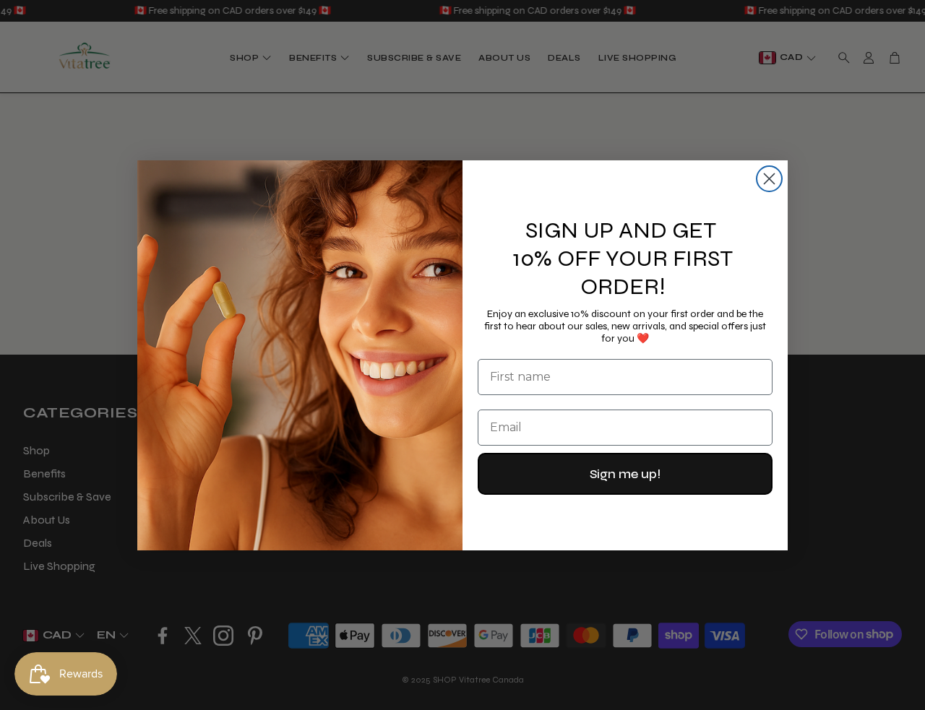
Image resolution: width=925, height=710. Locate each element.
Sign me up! (625, 474)
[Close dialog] (769, 178)
